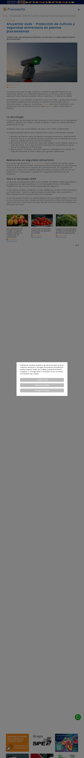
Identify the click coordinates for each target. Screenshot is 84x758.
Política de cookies (31, 374)
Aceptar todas (42, 380)
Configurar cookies (42, 390)
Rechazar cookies (42, 385)
